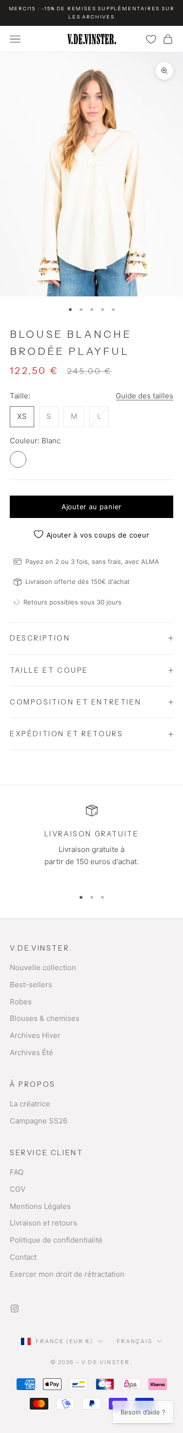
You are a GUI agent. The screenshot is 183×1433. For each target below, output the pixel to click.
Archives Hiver (35, 1035)
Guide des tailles (144, 395)
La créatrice (30, 1103)
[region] (91, 842)
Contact (23, 1257)
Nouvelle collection (43, 967)
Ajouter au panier (91, 506)
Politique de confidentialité (56, 1240)
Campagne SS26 (38, 1120)
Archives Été (31, 1052)
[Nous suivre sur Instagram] (15, 1308)
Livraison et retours (43, 1222)
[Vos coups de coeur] (151, 39)
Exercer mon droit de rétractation (67, 1274)
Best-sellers (31, 984)
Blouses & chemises (45, 1018)
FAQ (16, 1172)
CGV (17, 1189)
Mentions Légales (40, 1206)
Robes (21, 1001)
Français (134, 1341)
